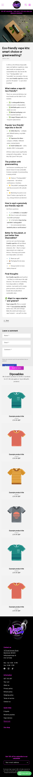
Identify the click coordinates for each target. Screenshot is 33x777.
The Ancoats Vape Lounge (9, 769)
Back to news (16, 368)
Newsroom (7, 721)
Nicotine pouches (9, 715)
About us (6, 685)
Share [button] (7, 320)
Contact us (7, 702)
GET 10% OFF (8, 679)
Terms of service (9, 698)
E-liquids (6, 711)
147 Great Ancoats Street (11, 650)
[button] (2, 4)
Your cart (6, 682)
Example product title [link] (16, 416)
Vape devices (8, 718)
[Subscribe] (27, 762)
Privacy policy (8, 688)
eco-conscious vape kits (19, 306)
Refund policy (8, 692)
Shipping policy (8, 695)
